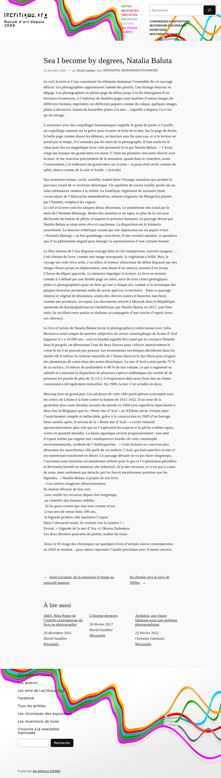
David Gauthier (86, 70)
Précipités (51, 644)
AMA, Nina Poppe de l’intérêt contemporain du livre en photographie (63, 620)
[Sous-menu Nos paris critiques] (181, 34)
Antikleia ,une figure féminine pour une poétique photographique (156, 620)
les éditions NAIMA (46, 771)
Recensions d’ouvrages (140, 70)
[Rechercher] (210, 10)
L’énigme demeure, (103, 616)
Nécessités (111, 70)
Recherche (62, 743)
